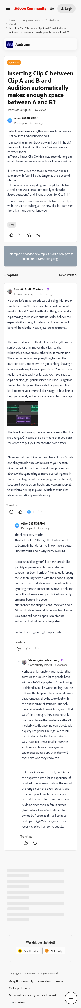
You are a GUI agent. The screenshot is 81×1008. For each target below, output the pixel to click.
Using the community (21, 981)
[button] (8, 10)
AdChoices (19, 1002)
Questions (14, 24)
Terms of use (44, 981)
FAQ (11, 224)
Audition (54, 20)
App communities (33, 20)
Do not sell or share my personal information (34, 995)
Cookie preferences (19, 988)
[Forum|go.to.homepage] (30, 8)
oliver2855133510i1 (26, 118)
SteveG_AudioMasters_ (29, 289)
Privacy (59, 981)
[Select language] (52, 8)
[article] (40, 401)
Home (12, 20)
